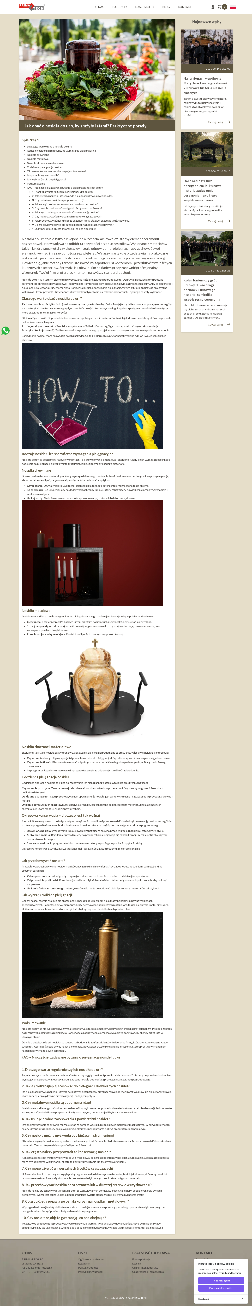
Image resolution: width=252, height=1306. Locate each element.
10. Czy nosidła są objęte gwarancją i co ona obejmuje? (64, 228)
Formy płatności (141, 1259)
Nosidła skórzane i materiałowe (45, 162)
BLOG (166, 6)
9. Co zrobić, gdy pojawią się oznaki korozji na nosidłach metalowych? (73, 224)
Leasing (136, 1263)
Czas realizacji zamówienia (148, 1271)
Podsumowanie (36, 183)
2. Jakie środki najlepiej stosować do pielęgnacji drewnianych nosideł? (72, 195)
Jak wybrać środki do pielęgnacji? (46, 179)
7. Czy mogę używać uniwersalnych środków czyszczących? (67, 216)
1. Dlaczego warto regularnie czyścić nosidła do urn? (62, 191)
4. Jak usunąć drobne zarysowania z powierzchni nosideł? (65, 204)
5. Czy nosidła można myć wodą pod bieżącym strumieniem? (67, 208)
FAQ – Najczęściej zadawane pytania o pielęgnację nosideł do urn (65, 187)
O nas (99, 6)
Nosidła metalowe (38, 158)
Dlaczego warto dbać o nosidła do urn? (49, 146)
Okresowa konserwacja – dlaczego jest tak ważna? (56, 171)
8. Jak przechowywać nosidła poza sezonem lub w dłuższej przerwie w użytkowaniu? (81, 220)
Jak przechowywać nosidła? (43, 175)
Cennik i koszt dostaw (145, 1267)
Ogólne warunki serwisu (92, 1259)
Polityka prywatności (90, 1271)
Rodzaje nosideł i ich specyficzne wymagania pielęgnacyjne (61, 150)
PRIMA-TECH (139, 1298)
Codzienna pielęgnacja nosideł (44, 167)
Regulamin (84, 1263)
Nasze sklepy (144, 6)
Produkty (119, 6)
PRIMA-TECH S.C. (33, 1259)
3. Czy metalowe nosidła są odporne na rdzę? (58, 200)
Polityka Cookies (88, 1267)
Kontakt (185, 6)
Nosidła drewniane (38, 154)
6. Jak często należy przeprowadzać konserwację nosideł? (66, 212)
